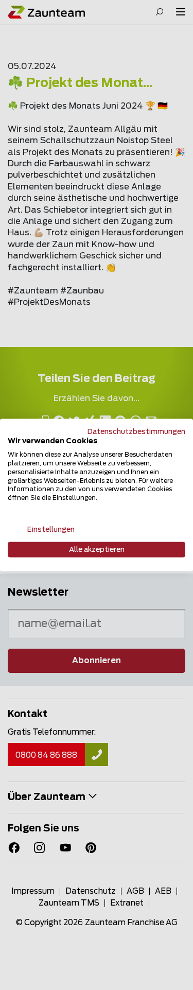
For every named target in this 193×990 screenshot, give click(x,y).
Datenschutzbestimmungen (136, 431)
